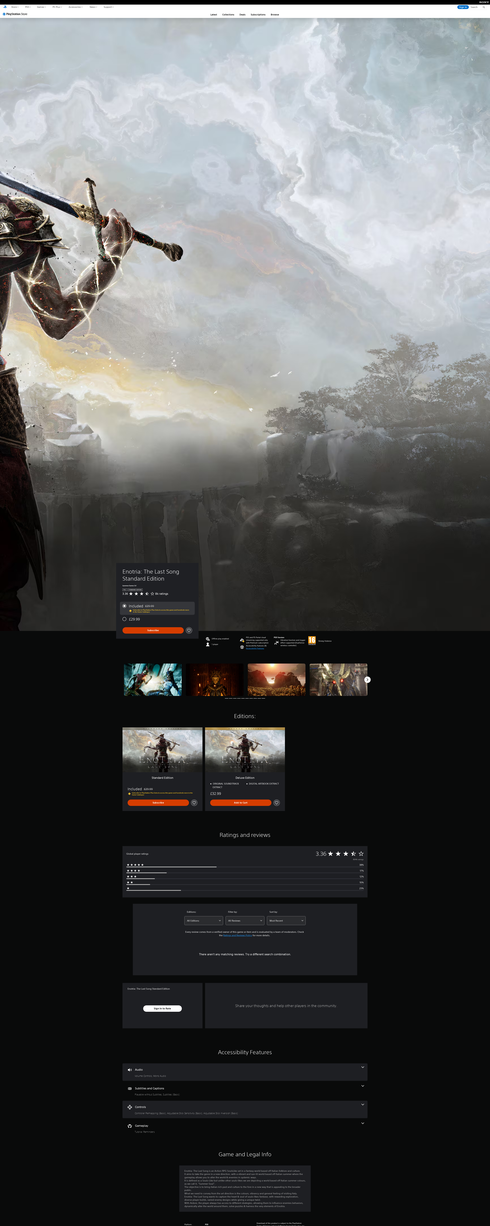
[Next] (367, 680)
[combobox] (203, 920)
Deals (243, 14)
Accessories (75, 7)
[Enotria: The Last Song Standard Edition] (153, 680)
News (92, 7)
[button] (255, 648)
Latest (213, 14)
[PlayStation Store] (16, 14)
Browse (275, 14)
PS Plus (56, 7)
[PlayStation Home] (5, 7)
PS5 (27, 7)
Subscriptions (258, 14)
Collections (228, 14)
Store (14, 7)
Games (40, 7)
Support (108, 7)
